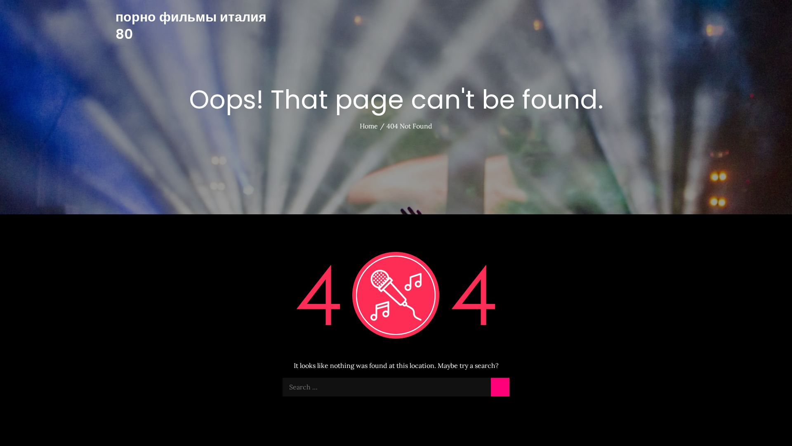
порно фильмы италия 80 (191, 25)
